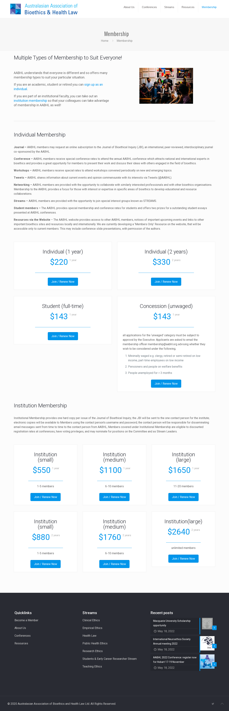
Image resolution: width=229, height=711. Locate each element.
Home (104, 40)
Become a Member (26, 620)
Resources (21, 643)
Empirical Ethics (92, 628)
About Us (20, 628)
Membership (125, 40)
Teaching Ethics (92, 666)
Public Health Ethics (95, 643)
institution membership (30, 100)
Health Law (89, 635)
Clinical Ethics (91, 620)
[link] (129, 16)
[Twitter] (213, 703)
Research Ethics (92, 651)
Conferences (22, 635)
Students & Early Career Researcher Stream (109, 658)
